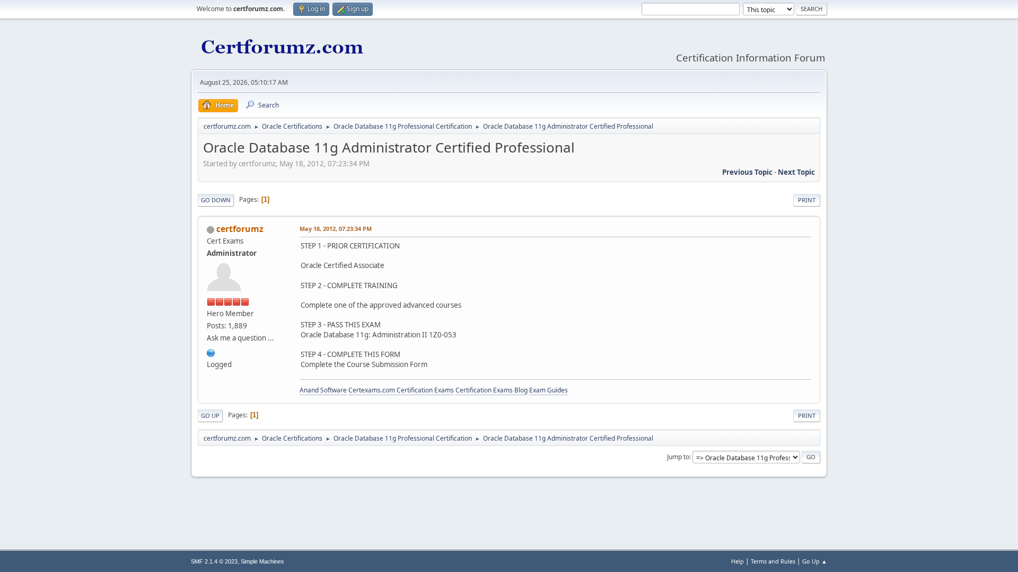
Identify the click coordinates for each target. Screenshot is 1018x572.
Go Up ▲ (814, 561)
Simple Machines (262, 561)
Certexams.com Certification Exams (401, 390)
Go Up (210, 415)
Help (737, 561)
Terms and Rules (773, 561)
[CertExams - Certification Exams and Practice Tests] (211, 351)
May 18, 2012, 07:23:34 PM (336, 229)
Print (806, 200)
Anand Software (323, 390)
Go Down (216, 200)
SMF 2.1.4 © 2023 (214, 561)
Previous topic (747, 172)
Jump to (678, 456)
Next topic (796, 172)
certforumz (240, 229)
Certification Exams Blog (491, 390)
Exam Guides (548, 390)
